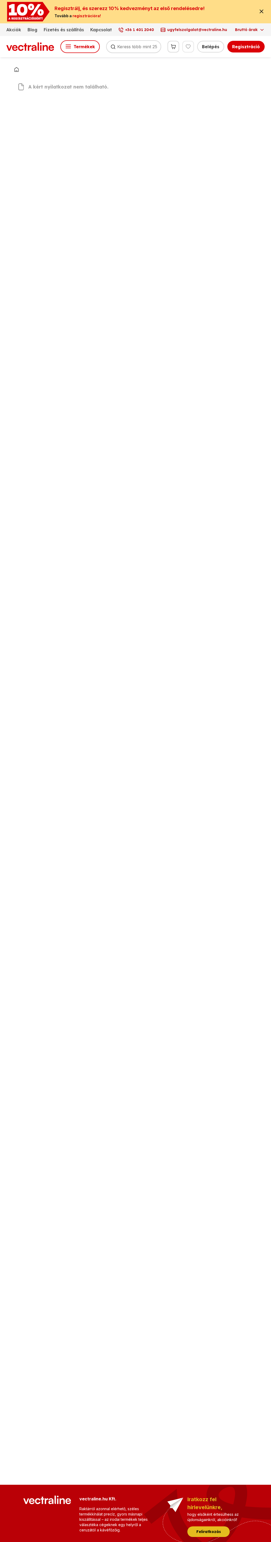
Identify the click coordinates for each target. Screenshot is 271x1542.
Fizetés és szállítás (64, 29)
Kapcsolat (101, 29)
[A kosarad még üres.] (173, 46)
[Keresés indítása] (113, 46)
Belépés (210, 46)
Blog (32, 29)
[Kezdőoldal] (16, 69)
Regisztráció (246, 46)
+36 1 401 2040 (139, 29)
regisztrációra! (87, 16)
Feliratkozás (208, 1531)
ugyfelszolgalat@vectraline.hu (197, 29)
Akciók (13, 29)
